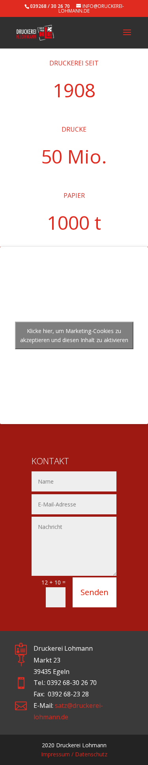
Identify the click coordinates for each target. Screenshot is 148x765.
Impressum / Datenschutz (74, 754)
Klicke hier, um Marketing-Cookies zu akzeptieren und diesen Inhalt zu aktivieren (74, 335)
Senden (95, 592)
